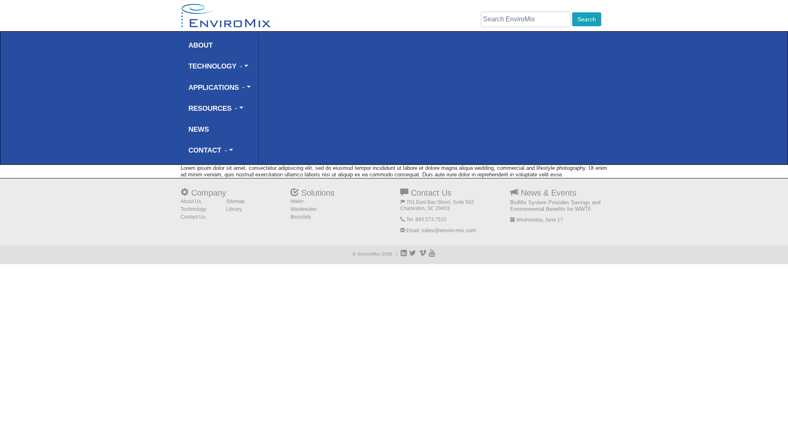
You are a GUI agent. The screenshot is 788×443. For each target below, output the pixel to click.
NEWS (198, 129)
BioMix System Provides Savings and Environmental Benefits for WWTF (555, 205)
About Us (191, 201)
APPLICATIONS (214, 87)
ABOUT (200, 45)
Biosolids (301, 217)
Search (586, 19)
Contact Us (193, 217)
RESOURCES (211, 108)
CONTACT (205, 150)
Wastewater (304, 209)
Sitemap (235, 201)
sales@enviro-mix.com (448, 230)
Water (297, 201)
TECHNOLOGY (213, 66)
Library (234, 209)
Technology (193, 209)
